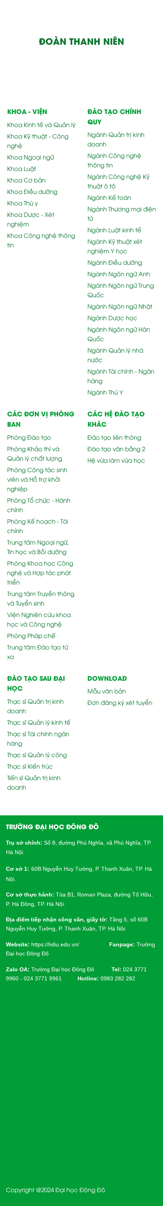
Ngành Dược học (112, 317)
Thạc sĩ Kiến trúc (30, 766)
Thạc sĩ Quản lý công (37, 754)
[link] (55, 944)
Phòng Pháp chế (31, 635)
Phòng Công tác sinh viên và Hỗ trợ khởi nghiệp (37, 478)
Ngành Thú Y (105, 392)
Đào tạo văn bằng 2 (116, 448)
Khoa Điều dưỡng (32, 191)
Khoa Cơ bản (26, 180)
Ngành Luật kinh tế (114, 230)
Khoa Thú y (22, 203)
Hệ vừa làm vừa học (116, 460)
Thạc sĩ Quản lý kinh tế (38, 722)
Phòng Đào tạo (29, 437)
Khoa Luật (21, 168)
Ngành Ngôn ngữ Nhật (119, 306)
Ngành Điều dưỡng (114, 262)
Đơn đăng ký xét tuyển (119, 702)
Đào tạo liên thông (114, 437)
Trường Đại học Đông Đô (62, 969)
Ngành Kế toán (109, 197)
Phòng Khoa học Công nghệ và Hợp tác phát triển (40, 572)
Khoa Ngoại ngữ (30, 157)
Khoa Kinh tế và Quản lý (41, 124)
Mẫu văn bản (106, 691)
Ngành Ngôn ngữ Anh (118, 273)
